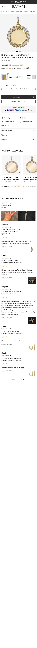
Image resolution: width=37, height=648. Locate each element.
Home (2, 11)
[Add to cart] (19, 173)
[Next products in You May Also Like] (33, 151)
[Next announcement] (34, 2)
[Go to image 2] (20, 51)
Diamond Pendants (22, 11)
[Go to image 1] (17, 51)
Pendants (13, 11)
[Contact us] (32, 6)
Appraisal (12, 77)
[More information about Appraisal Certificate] (17, 77)
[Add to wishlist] (34, 97)
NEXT (23, 380)
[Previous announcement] (3, 2)
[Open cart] (34, 6)
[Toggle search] (5, 6)
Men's (7, 11)
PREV (14, 380)
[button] (18, 109)
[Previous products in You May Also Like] (29, 151)
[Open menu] (2, 6)
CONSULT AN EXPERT (18, 101)
